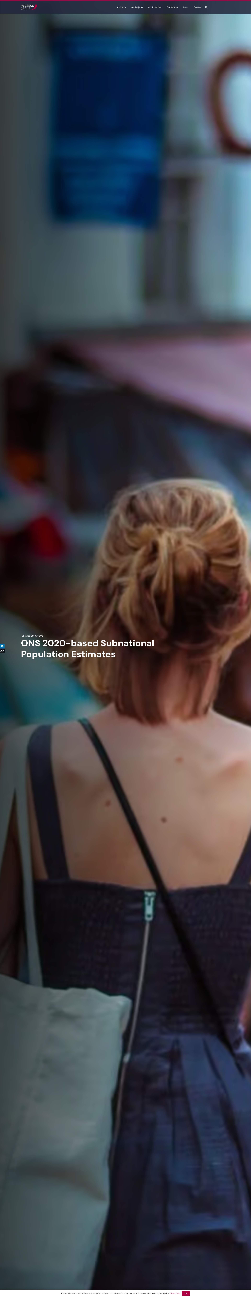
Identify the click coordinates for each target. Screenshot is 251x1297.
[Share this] (2, 650)
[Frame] (29, 7)
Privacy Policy (175, 1293)
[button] (128, 7)
